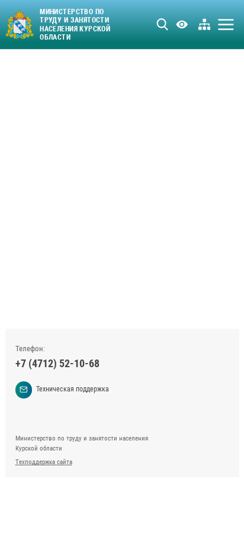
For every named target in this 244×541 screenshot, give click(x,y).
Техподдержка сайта (43, 462)
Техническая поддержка (72, 389)
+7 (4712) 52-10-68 (57, 363)
